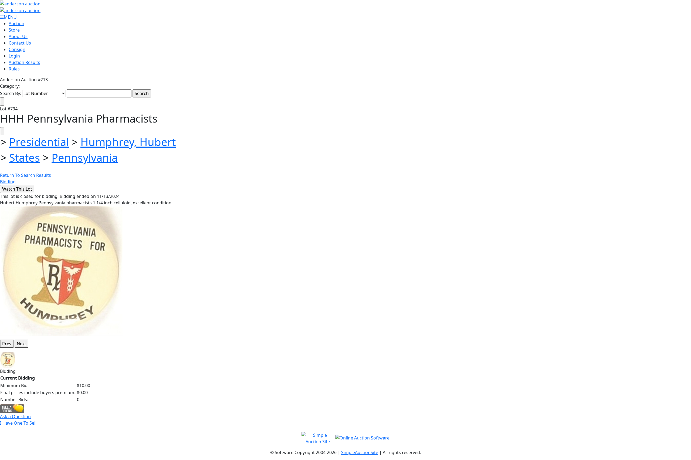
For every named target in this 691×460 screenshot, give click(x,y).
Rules (14, 69)
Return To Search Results (25, 175)
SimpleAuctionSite (359, 452)
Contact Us (20, 43)
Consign (17, 49)
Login (14, 56)
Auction (16, 23)
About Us (18, 36)
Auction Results (24, 62)
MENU (10, 17)
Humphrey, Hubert (128, 141)
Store (14, 30)
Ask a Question (15, 417)
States (24, 157)
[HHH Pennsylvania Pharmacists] (61, 270)
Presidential (39, 141)
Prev (6, 344)
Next (21, 344)
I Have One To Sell (18, 423)
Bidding (8, 182)
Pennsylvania (85, 157)
